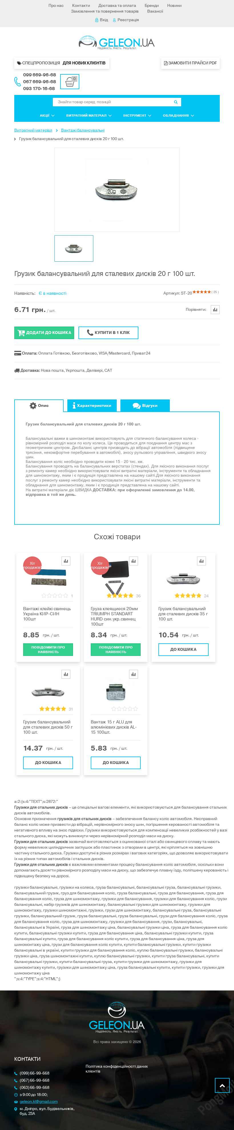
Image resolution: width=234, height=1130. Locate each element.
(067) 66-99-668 (34, 1080)
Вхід (104, 20)
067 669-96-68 (39, 82)
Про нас (56, 5)
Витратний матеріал (86, 115)
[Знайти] (176, 102)
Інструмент (134, 115)
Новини (174, 5)
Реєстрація (128, 20)
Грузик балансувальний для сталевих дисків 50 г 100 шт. (48, 727)
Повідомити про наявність (48, 649)
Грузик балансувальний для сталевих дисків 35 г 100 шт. (183, 614)
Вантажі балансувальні (82, 130)
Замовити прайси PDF (192, 63)
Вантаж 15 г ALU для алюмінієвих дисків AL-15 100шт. (114, 727)
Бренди (152, 5)
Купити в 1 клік (112, 332)
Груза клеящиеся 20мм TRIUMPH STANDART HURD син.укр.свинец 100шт (114, 616)
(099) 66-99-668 (34, 1073)
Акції (44, 115)
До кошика (183, 649)
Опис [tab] (43, 405)
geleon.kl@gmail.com (39, 1101)
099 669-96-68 (39, 75)
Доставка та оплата (117, 5)
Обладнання (176, 115)
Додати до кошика (48, 332)
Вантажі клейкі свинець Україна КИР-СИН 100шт (47, 614)
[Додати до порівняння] (65, 561)
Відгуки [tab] (150, 405)
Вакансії (155, 11)
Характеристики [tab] (94, 405)
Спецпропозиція (63, 63)
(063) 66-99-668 (34, 1087)
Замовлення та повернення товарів (105, 11)
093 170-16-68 (39, 88)
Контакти (81, 5)
